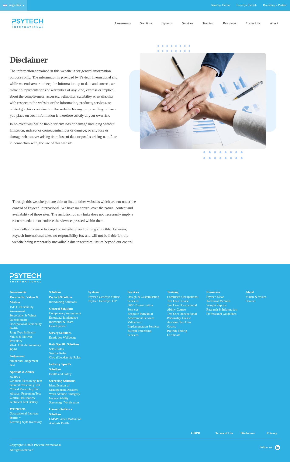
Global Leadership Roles (65, 357)
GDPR (195, 433)
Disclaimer (248, 433)
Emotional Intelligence (63, 317)
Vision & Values (256, 296)
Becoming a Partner (275, 5)
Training (208, 23)
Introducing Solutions (63, 302)
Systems (167, 23)
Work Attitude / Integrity (64, 394)
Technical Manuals (218, 301)
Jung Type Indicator (22, 332)
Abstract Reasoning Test (25, 393)
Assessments (122, 23)
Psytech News (215, 296)
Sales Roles (56, 349)
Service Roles (57, 353)
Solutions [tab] (65, 357)
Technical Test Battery (24, 402)
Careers (250, 301)
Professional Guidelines (221, 313)
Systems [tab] (104, 296)
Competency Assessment (65, 313)
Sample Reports (216, 305)
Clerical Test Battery (22, 397)
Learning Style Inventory (26, 422)
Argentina (15, 5)
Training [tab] (182, 313)
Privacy (272, 433)
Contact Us (253, 23)
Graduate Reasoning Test (26, 380)
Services (187, 23)
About (274, 23)
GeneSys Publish (247, 5)
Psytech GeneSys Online (104, 296)
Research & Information (221, 309)
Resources (229, 23)
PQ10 (13, 349)
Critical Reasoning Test (24, 389)
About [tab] (256, 296)
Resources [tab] (221, 302)
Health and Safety (60, 374)
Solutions (146, 23)
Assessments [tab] (26, 357)
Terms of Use (224, 433)
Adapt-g (15, 376)
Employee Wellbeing (62, 337)
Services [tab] (143, 313)
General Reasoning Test (25, 385)
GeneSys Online (220, 5)
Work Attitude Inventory (25, 345)
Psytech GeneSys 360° (102, 301)
